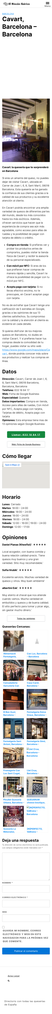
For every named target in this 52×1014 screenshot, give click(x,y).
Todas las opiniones (26, 618)
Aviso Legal (14, 976)
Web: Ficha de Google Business (26, 444)
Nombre (7, 883)
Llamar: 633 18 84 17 (26, 434)
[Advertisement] (26, 68)
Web (4, 912)
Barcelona (8, 14)
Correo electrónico (15, 897)
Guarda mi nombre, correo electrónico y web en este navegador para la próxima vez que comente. (26, 936)
